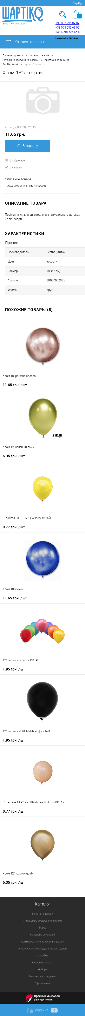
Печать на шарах (42, 913)
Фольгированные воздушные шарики (42, 941)
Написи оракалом (42, 962)
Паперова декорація (42, 934)
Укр (75, 3)
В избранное (17, 160)
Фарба (42, 927)
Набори (42, 969)
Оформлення (43, 983)
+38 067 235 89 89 (67, 23)
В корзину (30, 146)
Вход (5, 23)
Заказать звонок (66, 38)
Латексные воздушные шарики (43, 920)
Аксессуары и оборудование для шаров (42, 948)
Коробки (42, 955)
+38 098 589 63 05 (67, 27)
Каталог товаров (29, 42)
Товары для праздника (43, 976)
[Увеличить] (42, 100)
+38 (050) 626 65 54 (68, 31)
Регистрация (18, 23)
